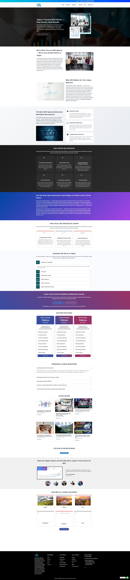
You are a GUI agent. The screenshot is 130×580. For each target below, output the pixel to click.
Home (63, 4)
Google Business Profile (45, 237)
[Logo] (37, 555)
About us (68, 4)
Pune (83, 507)
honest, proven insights (74, 203)
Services (74, 4)
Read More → (39, 414)
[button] (74, 5)
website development (62, 202)
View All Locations (75, 566)
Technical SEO (62, 559)
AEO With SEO (62, 566)
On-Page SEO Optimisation (45, 162)
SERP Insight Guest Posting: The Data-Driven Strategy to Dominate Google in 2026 (82, 436)
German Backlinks (63, 562)
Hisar (83, 523)
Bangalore (64, 523)
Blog (85, 4)
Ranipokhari (45, 523)
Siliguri (73, 564)
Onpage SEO (62, 557)
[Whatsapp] (127, 577)
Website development (63, 564)
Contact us (90, 4)
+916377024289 (83, 1)
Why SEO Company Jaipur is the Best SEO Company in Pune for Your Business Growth (63, 414)
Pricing (80, 4)
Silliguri (45, 507)
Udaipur (64, 507)
